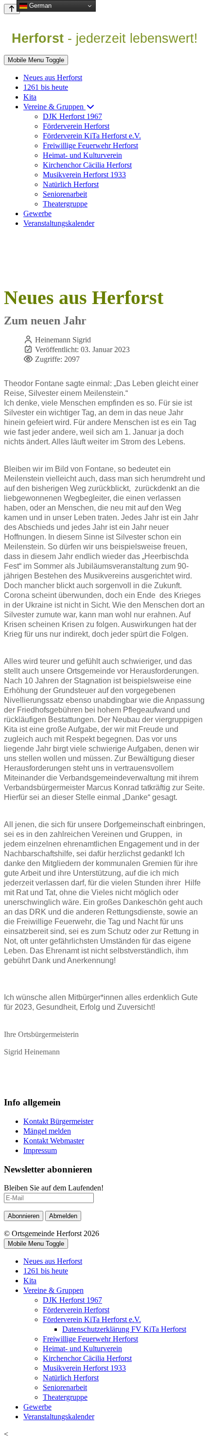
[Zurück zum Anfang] (12, 9)
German (39, 5)
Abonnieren (23, 1216)
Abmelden (63, 1216)
